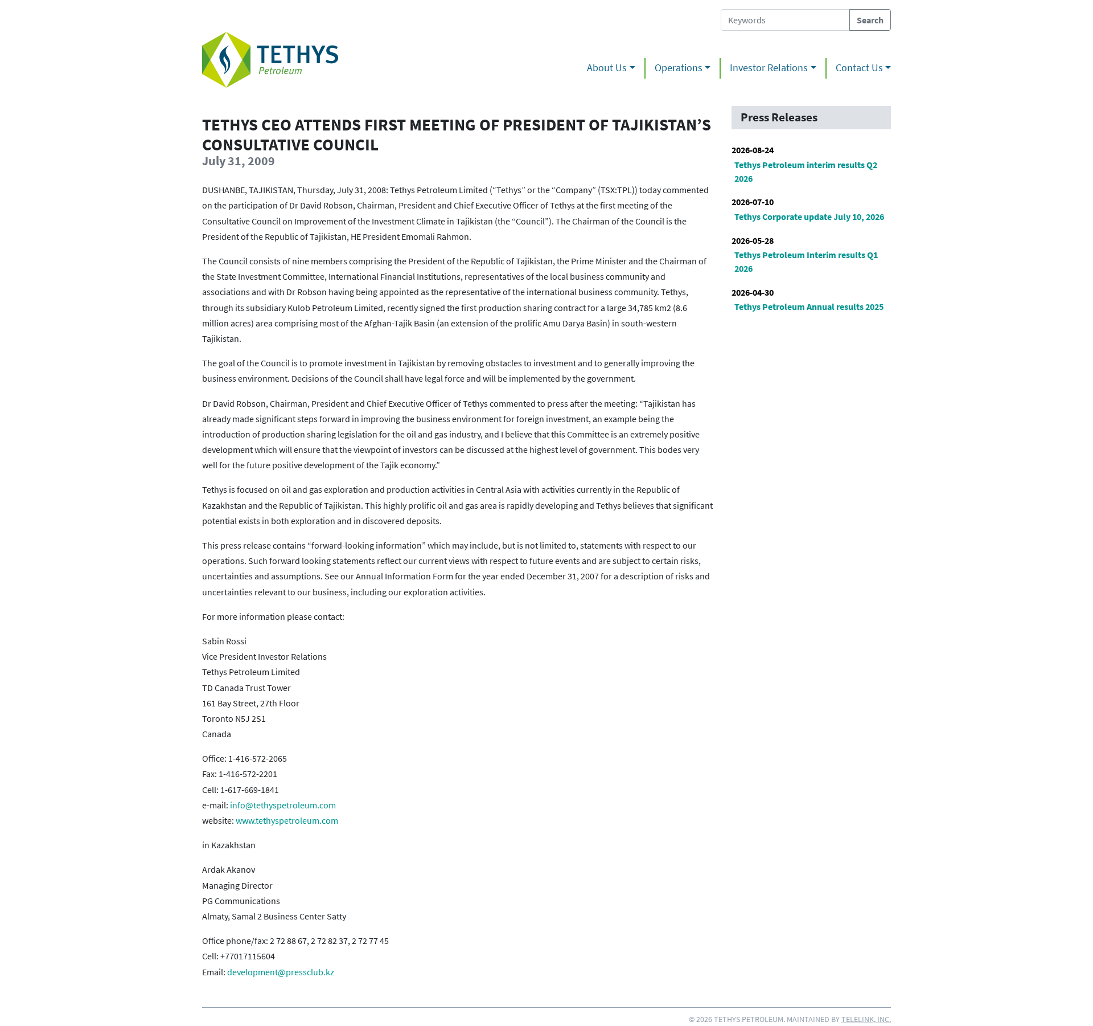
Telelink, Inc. (866, 1019)
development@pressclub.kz (280, 972)
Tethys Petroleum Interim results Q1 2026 (806, 261)
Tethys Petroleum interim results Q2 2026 (805, 171)
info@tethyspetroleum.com (283, 805)
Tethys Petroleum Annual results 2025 (809, 306)
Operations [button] (678, 68)
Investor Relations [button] (769, 68)
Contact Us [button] (859, 68)
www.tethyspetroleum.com (287, 820)
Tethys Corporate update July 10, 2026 (809, 216)
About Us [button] (607, 68)
